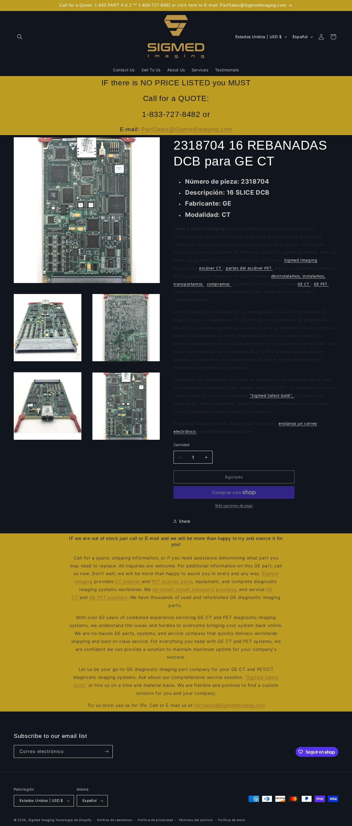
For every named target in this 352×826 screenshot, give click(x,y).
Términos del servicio (195, 820)
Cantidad (181, 445)
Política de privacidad (155, 820)
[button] (20, 37)
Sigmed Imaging (300, 260)
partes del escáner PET (249, 268)
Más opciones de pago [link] (234, 505)
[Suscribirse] (106, 751)
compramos (219, 284)
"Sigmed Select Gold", (271, 395)
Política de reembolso (115, 820)
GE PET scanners (108, 597)
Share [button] (184, 521)
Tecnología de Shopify (73, 820)
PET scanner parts (172, 581)
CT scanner (128, 581)
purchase (226, 589)
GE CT (304, 284)
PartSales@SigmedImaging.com (186, 129)
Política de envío (231, 820)
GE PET (321, 284)
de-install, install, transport (182, 589)
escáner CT (210, 268)
